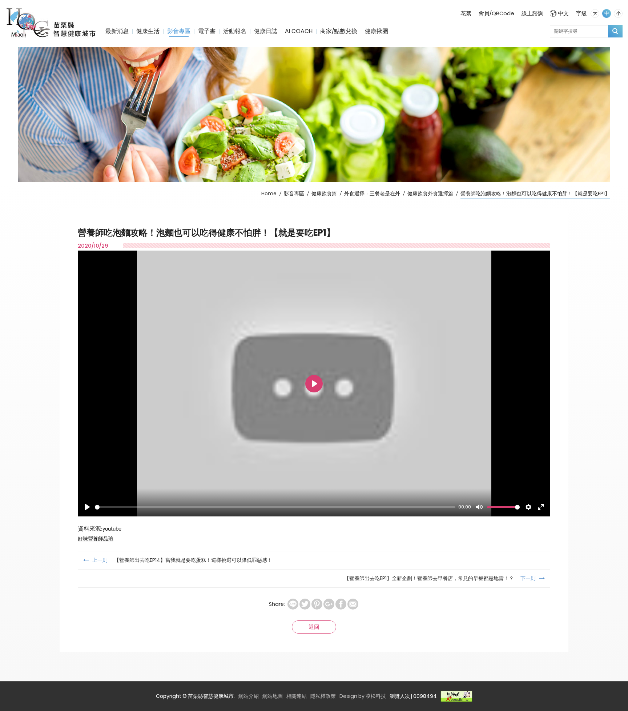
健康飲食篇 (324, 193)
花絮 (465, 13)
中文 (563, 13)
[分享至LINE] (292, 604)
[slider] (275, 507)
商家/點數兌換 (338, 31)
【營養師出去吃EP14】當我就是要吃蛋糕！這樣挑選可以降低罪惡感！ (182, 560)
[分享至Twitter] (304, 604)
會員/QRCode (496, 13)
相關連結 (296, 696)
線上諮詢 (532, 13)
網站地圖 (272, 696)
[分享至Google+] (328, 604)
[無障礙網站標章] (456, 696)
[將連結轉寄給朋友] (352, 604)
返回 (314, 627)
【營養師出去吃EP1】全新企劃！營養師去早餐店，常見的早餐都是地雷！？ (440, 578)
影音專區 (178, 31)
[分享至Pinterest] (316, 604)
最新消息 (117, 31)
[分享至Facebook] (340, 604)
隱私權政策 (323, 696)
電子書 (207, 31)
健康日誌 (265, 31)
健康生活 (148, 31)
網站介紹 (248, 696)
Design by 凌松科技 (362, 696)
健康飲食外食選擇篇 (430, 193)
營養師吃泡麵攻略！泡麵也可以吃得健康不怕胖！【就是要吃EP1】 (535, 193)
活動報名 (234, 31)
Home (269, 193)
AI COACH (299, 31)
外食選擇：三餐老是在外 (372, 193)
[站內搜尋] (615, 31)
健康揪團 (376, 31)
